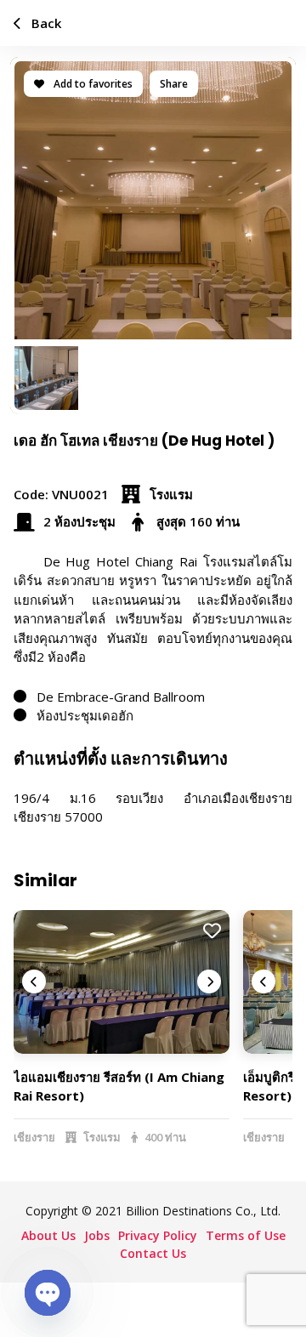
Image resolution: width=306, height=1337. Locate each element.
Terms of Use (246, 1235)
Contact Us (153, 1253)
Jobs (97, 1235)
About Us (48, 1235)
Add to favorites (92, 84)
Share (174, 84)
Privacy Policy (157, 1235)
